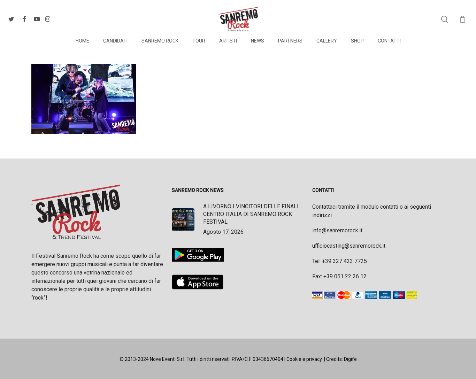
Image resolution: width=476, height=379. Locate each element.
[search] (444, 19)
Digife (350, 359)
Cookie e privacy (304, 359)
